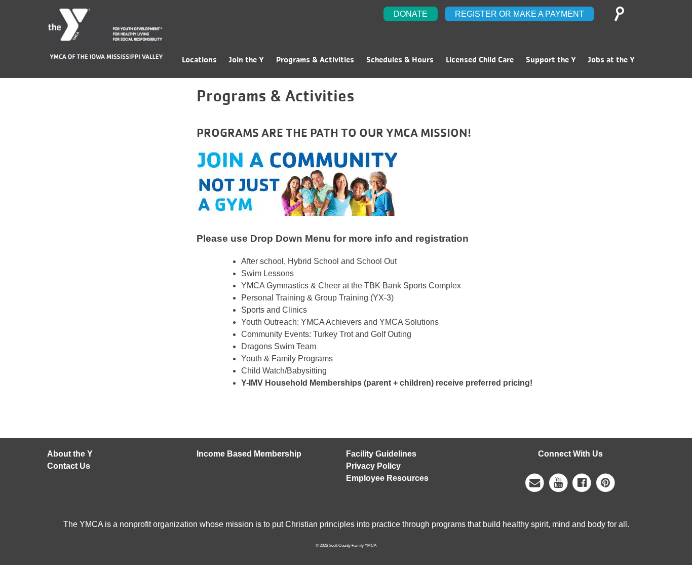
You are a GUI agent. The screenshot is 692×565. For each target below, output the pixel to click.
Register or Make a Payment (519, 14)
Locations (199, 59)
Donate (411, 14)
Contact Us (68, 466)
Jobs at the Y (611, 59)
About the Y (70, 453)
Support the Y (551, 59)
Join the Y (246, 59)
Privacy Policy (373, 466)
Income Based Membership (249, 453)
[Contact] (535, 482)
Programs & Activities (315, 59)
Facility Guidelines (381, 453)
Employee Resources (387, 478)
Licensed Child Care (480, 59)
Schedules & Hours (400, 59)
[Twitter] (606, 482)
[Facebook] (582, 482)
